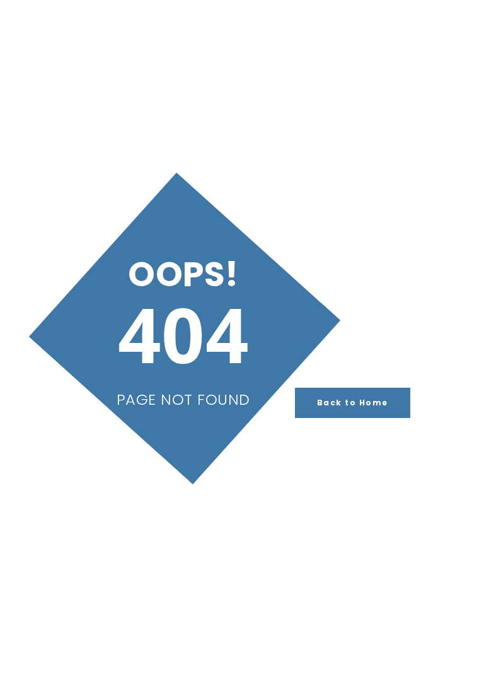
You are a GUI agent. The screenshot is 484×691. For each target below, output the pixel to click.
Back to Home (352, 402)
